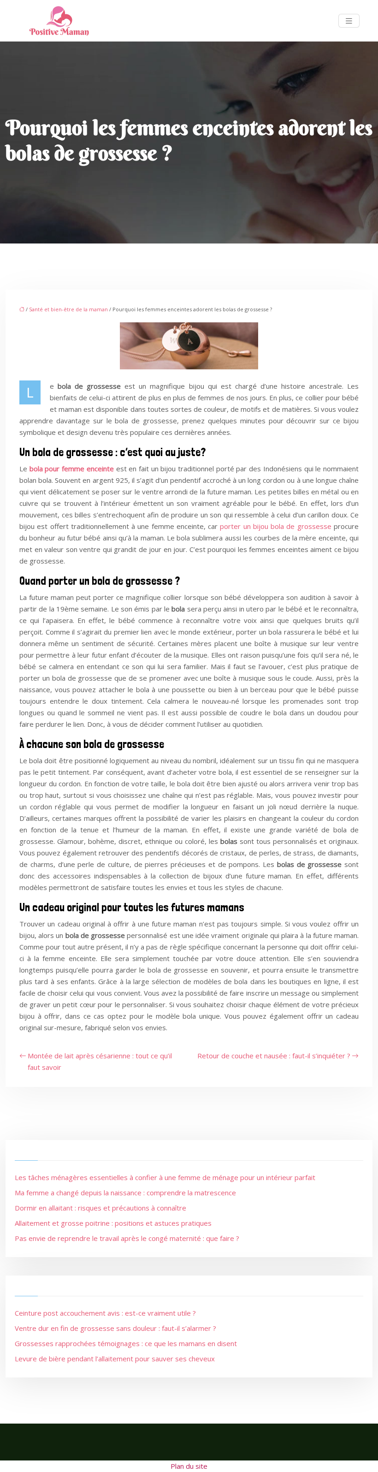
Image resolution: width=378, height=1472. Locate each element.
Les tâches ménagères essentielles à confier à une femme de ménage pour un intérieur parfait (165, 1177)
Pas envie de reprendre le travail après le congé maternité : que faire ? (127, 1238)
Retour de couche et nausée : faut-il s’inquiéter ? (273, 1055)
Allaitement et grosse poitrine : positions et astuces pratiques (113, 1223)
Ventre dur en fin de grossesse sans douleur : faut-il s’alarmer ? (115, 1328)
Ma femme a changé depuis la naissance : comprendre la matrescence (125, 1192)
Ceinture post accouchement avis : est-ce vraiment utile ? (105, 1313)
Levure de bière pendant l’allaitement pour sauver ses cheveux (115, 1358)
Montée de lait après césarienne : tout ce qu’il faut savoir (100, 1061)
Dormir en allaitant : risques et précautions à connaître (100, 1207)
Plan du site (189, 1466)
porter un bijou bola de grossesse (275, 526)
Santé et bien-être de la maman (68, 309)
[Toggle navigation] (349, 21)
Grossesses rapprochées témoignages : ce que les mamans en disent (126, 1343)
